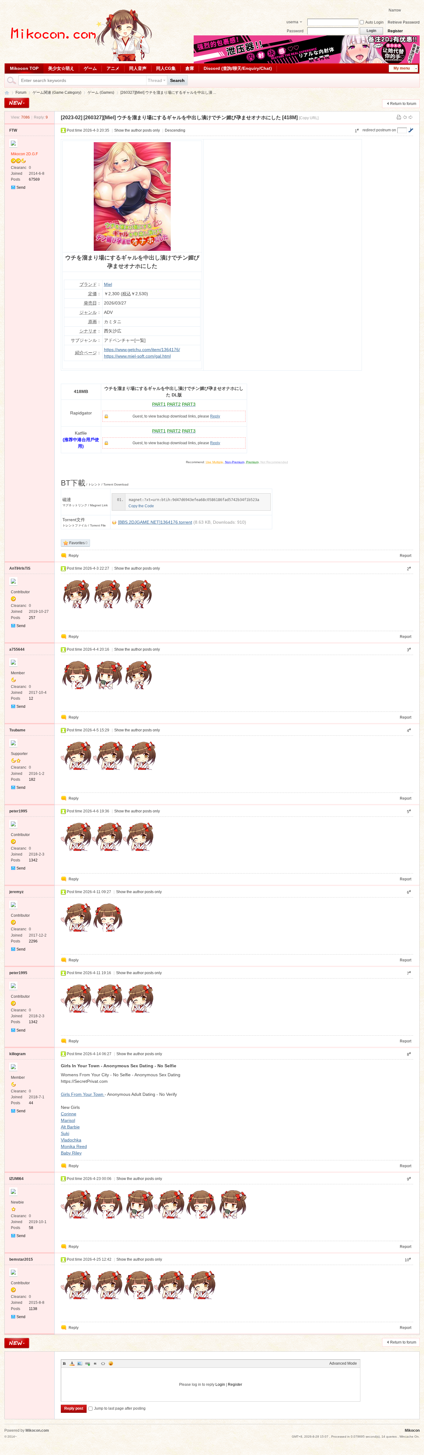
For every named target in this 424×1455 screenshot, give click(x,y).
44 (31, 1103)
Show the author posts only (137, 130)
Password (295, 31)
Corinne (68, 1113)
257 (32, 618)
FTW (13, 130)
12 (31, 698)
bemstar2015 (21, 1259)
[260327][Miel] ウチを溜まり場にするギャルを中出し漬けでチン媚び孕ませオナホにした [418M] (190, 117)
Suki (65, 1133)
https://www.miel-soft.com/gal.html (137, 356)
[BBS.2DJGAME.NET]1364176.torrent (155, 522)
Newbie (17, 1202)
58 (31, 1228)
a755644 (17, 649)
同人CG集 (166, 68)
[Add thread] (16, 103)
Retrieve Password (404, 22)
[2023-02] (71, 117)
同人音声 (138, 68)
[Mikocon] (78, 60)
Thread (155, 80)
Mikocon (6, 92)
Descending (175, 130)
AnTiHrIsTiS (19, 568)
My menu (402, 68)
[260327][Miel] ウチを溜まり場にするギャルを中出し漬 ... (168, 92)
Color (72, 1363)
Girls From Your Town (83, 1094)
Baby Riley (71, 1152)
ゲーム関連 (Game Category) (57, 92)
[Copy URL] (308, 118)
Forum (21, 92)
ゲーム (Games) (101, 92)
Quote (95, 1363)
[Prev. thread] (404, 117)
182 (32, 779)
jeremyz (16, 892)
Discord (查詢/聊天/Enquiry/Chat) (238, 68)
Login (220, 1384)
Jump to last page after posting (120, 1408)
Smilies (111, 1363)
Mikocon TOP (24, 68)
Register (395, 31)
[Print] (398, 117)
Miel (108, 284)
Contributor (20, 592)
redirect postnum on (379, 130)
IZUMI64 (16, 1179)
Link (87, 1363)
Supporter (19, 754)
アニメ (113, 68)
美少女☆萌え (61, 68)
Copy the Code (141, 506)
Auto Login (374, 22)
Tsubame (17, 730)
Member (18, 673)
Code (103, 1363)
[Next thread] (410, 117)
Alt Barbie (70, 1126)
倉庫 (189, 68)
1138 (33, 1309)
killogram (17, 1054)
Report (405, 556)
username (292, 22)
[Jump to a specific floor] (410, 130)
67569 (34, 179)
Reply (215, 416)
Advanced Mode (343, 1363)
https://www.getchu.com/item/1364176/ (142, 349)
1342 (33, 860)
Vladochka (71, 1139)
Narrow (395, 10)
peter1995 (18, 811)
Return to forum (403, 104)
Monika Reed (74, 1146)
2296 (33, 941)
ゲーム (90, 68)
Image (80, 1363)
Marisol (68, 1120)
